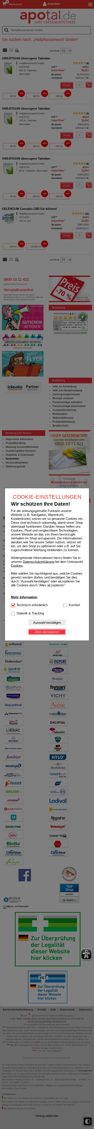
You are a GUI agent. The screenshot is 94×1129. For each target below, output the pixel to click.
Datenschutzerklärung (38, 562)
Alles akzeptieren (47, 632)
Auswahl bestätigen (47, 622)
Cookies (17, 565)
